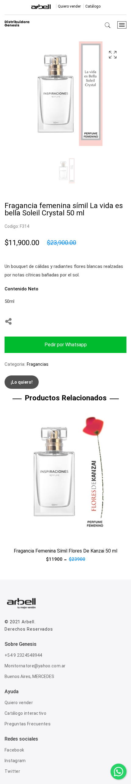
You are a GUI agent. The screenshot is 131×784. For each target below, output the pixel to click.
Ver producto (18, 536)
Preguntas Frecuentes (28, 723)
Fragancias (37, 364)
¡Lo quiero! (22, 382)
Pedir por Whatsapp (65, 344)
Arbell (28, 621)
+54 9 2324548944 (23, 655)
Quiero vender (69, 6)
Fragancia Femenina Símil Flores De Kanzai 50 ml (65, 551)
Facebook (14, 750)
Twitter (12, 771)
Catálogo (93, 6)
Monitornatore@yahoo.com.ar (35, 665)
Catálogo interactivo (25, 713)
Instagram (15, 760)
